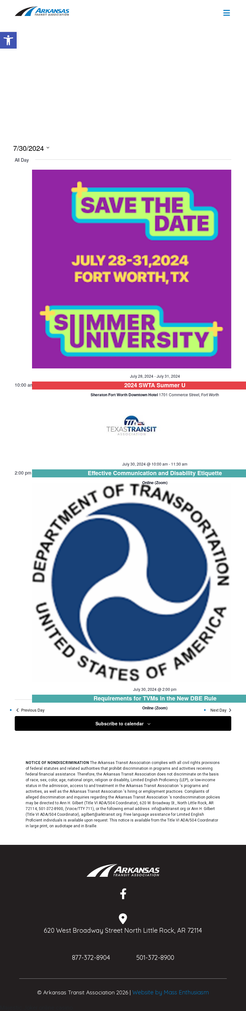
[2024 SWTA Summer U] (131, 269)
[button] (8, 40)
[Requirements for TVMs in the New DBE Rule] (131, 582)
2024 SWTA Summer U (154, 385)
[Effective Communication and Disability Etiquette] (131, 425)
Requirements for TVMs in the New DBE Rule (155, 698)
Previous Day (33, 710)
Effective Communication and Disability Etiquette (155, 473)
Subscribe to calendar (119, 723)
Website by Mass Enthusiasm (170, 992)
